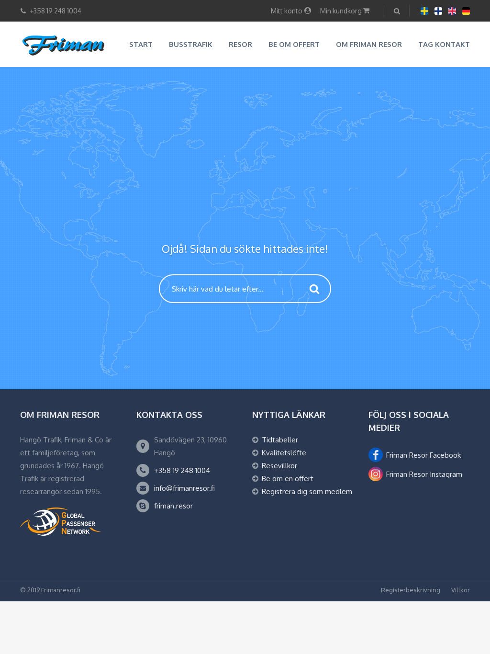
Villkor (460, 590)
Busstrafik (190, 44)
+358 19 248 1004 (182, 470)
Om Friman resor (369, 44)
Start (141, 44)
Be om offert (294, 44)
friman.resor (173, 505)
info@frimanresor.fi (184, 488)
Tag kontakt (444, 44)
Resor (240, 44)
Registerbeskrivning (410, 590)
